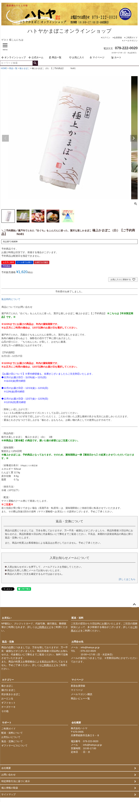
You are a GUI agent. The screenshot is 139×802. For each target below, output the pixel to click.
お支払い (7, 617)
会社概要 (76, 722)
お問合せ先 (77, 641)
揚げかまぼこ (8, 690)
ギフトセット (8, 702)
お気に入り (78, 57)
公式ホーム (37, 57)
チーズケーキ (8, 707)
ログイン (106, 37)
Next (133, 138)
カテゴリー (8, 679)
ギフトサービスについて (14, 745)
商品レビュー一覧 (80, 698)
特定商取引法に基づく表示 (15, 781)
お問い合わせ (8, 774)
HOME (4, 68)
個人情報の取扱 (9, 787)
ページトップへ (134, 604)
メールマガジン (130, 40)
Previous (5, 138)
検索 (35, 63)
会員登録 (118, 37)
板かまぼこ (24, 68)
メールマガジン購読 (81, 694)
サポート (7, 722)
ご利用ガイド (131, 37)
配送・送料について (12, 732)
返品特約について (10, 299)
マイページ (98, 57)
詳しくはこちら (127, 579)
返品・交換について (12, 741)
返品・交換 (8, 641)
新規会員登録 (78, 685)
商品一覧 (56, 57)
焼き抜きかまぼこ (10, 694)
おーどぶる (7, 698)
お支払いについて (10, 737)
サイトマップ (8, 794)
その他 (4, 711)
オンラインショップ (15, 57)
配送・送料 (77, 617)
